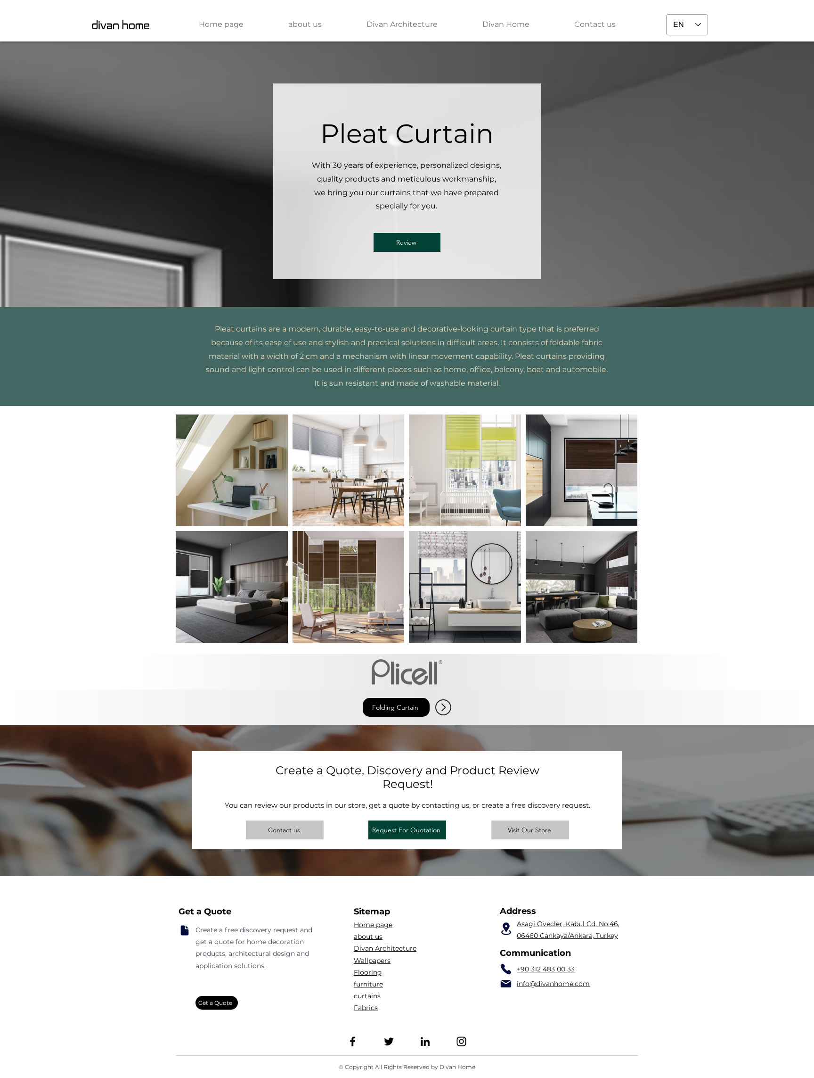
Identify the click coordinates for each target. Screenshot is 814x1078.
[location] (506, 928)
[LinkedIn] (425, 1041)
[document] (185, 930)
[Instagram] (461, 1041)
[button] (402, 24)
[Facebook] (352, 1041)
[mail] (506, 984)
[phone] (506, 969)
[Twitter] (389, 1041)
